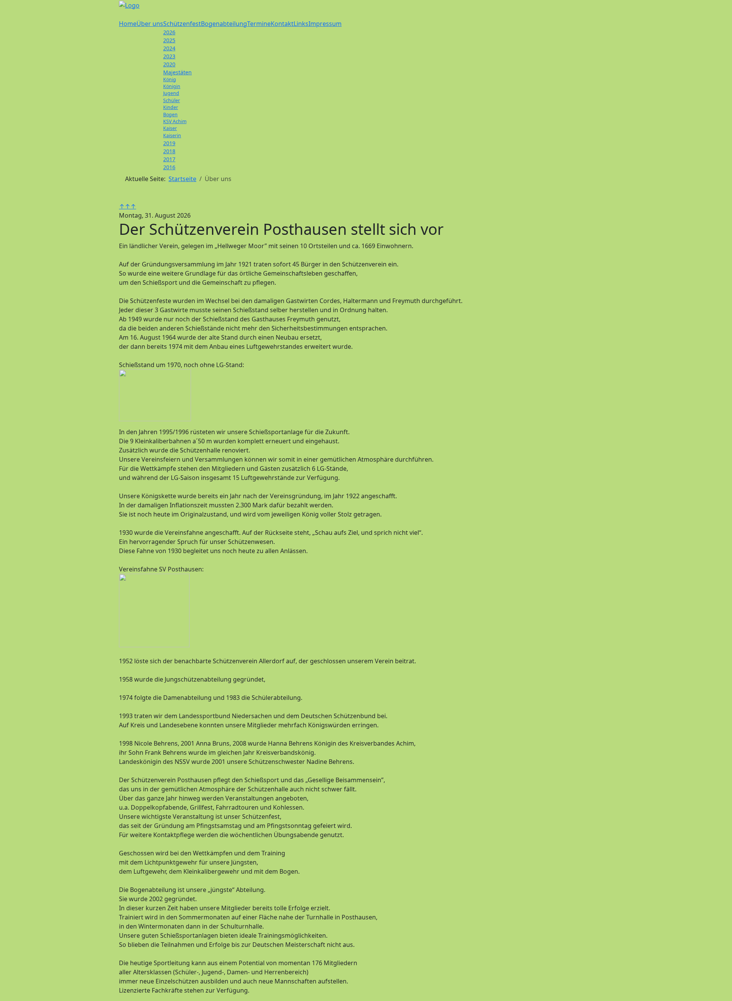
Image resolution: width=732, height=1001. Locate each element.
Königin (171, 86)
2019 (169, 143)
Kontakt (282, 23)
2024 (169, 48)
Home (127, 23)
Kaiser (170, 128)
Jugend (171, 93)
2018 (169, 151)
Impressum (325, 23)
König (169, 79)
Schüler (171, 100)
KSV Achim (174, 121)
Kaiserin (172, 135)
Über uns (149, 23)
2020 (169, 64)
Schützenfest (182, 23)
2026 (169, 32)
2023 (169, 56)
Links (301, 23)
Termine (259, 23)
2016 (169, 167)
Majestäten (177, 72)
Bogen (170, 114)
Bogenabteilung (224, 23)
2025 (169, 40)
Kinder (170, 107)
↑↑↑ (127, 206)
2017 (169, 159)
